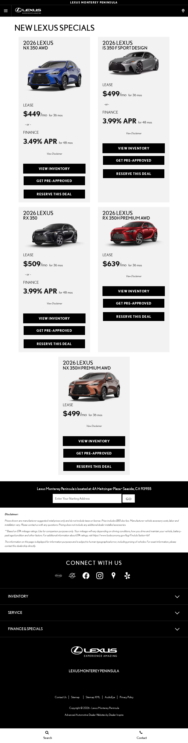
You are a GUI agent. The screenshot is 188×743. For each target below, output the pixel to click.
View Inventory (54, 168)
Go (128, 499)
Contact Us (60, 697)
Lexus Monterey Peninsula (105, 708)
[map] (113, 575)
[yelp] (127, 575)
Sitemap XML (93, 697)
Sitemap (75, 697)
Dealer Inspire (116, 714)
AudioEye (110, 697)
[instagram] (99, 575)
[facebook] (86, 575)
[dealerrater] (72, 575)
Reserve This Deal (54, 194)
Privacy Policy (126, 697)
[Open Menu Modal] (5, 10)
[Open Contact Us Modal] (183, 10)
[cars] (58, 575)
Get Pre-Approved (54, 181)
